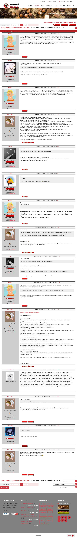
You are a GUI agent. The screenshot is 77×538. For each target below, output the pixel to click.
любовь (48, 504)
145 (59, 282)
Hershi (10, 33)
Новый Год (43, 506)
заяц (42, 523)
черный (49, 509)
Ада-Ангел (10, 114)
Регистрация (52, 1)
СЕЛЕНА (10, 146)
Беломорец (10, 425)
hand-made (43, 517)
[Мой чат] (63, 512)
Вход (43, 1)
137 (58, 60)
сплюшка (49, 520)
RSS (75, 22)
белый (42, 504)
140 (58, 146)
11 (23, 25)
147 (58, 370)
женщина (50, 506)
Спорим (14, 27)
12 (25, 25)
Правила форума (68, 22)
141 (58, 173)
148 (58, 396)
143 (58, 227)
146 (58, 309)
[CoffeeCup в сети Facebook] (62, 517)
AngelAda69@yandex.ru (65, 503)
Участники (59, 22)
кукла (50, 517)
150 (58, 449)
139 (58, 114)
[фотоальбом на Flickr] (69, 517)
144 (59, 256)
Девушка (43, 509)
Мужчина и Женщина (23, 27)
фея (46, 523)
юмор (49, 515)
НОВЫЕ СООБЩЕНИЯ (49, 22)
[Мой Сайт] (63, 507)
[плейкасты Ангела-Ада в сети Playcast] (62, 520)
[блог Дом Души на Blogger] (59, 520)
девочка (43, 515)
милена (10, 60)
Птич (10, 173)
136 (58, 33)
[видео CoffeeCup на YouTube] (65, 517)
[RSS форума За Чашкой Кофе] (65, 520)
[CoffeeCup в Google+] (59, 517)
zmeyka (10, 256)
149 (58, 425)
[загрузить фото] (6, 514)
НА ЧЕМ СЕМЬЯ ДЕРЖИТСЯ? (38, 27)
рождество (43, 512)
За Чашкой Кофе (5, 27)
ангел (50, 512)
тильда (42, 520)
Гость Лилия (10, 370)
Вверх (69, 535)
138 (58, 87)
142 (58, 200)
